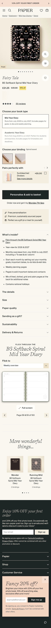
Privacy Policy (7, 541)
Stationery (13, 15)
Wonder (15, 475)
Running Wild (36, 475)
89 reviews (21, 103)
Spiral (36, 15)
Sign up (41, 532)
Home (4, 15)
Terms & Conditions (35, 538)
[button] (45, 579)
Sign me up (36, 600)
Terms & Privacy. (18, 608)
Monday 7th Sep (36, 203)
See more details (24, 179)
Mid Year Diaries (25, 15)
